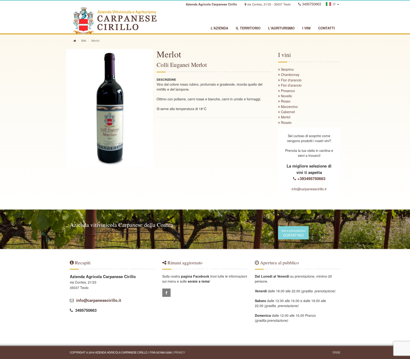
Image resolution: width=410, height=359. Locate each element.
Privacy (179, 352)
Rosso (285, 101)
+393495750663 (310, 178)
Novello (286, 95)
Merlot (285, 117)
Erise (336, 352)
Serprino (287, 69)
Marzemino (289, 106)
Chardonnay (289, 74)
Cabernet (287, 111)
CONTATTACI (293, 233)
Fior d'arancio (291, 80)
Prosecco (287, 90)
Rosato (286, 122)
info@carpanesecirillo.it (309, 188)
